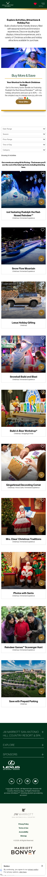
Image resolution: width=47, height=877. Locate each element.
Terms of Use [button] (23, 828)
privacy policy (33, 869)
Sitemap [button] (23, 836)
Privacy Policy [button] (23, 824)
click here (23, 872)
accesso (23, 795)
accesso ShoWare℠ (12, 793)
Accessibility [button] (23, 832)
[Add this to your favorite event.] (42, 173)
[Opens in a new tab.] (11, 781)
